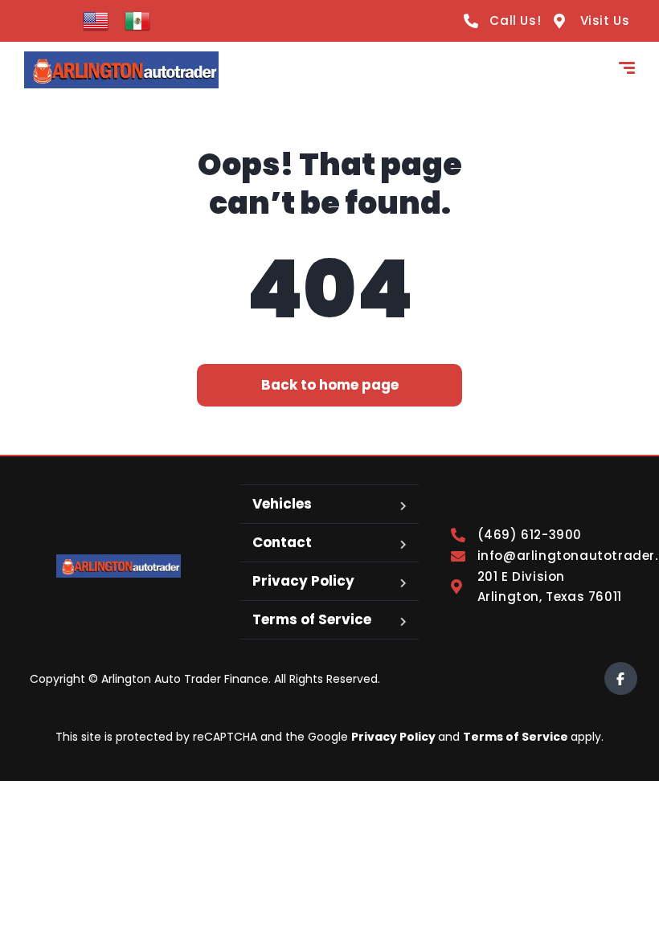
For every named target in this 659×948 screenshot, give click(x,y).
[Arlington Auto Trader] (121, 69)
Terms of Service (311, 619)
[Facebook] (620, 678)
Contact (282, 542)
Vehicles (282, 503)
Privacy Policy (303, 580)
